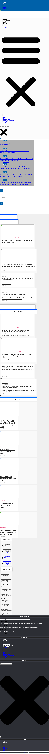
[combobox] (5, 126)
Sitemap (4, 3)
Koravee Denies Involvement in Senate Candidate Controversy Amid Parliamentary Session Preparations (16, 167)
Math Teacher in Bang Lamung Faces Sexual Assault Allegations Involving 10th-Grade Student (21, 623)
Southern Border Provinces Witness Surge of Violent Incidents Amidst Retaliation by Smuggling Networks (16, 183)
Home (4, 6)
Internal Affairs (6, 20)
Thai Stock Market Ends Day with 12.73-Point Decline (14, 294)
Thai (6, 27)
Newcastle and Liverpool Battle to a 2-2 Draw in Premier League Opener (17, 366)
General (5, 19)
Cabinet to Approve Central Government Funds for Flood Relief (6, 588)
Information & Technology (9, 24)
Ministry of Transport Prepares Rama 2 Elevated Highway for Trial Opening (14, 151)
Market (4, 21)
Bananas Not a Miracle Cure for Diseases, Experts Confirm (6, 574)
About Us (5, 1)
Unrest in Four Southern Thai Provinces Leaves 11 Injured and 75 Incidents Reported (19, 627)
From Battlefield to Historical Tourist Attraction (10, 631)
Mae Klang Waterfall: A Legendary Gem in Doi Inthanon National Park (17, 274)
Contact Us (5, 2)
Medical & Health (7, 23)
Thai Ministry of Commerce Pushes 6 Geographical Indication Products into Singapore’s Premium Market (18, 265)
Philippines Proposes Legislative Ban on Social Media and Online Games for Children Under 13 (16, 175)
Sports (4, 22)
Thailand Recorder (24, 752)
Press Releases (6, 25)
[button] (21, 71)
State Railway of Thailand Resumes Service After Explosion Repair (15, 619)
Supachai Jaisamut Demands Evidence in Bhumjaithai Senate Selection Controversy (16, 159)
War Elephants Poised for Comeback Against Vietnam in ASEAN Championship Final (15, 331)
